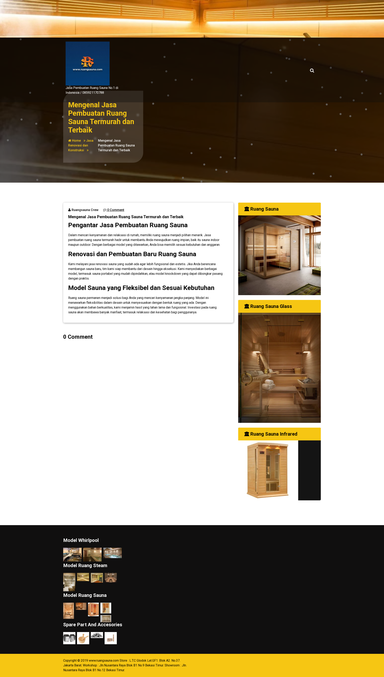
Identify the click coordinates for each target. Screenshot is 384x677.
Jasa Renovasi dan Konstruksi (80, 145)
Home (76, 140)
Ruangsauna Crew (84, 210)
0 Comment (115, 210)
